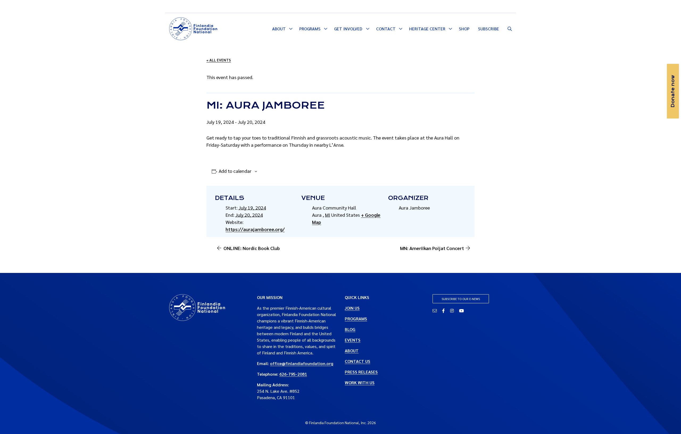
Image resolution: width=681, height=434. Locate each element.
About (279, 28)
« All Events (218, 60)
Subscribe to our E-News (461, 299)
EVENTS (352, 340)
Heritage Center (427, 28)
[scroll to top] (668, 421)
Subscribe (488, 28)
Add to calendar (235, 171)
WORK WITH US (360, 382)
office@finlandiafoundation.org (301, 363)
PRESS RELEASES (361, 372)
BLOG (350, 329)
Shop (464, 28)
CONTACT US (357, 361)
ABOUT (352, 350)
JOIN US (352, 308)
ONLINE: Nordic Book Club (251, 248)
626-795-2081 (293, 374)
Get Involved (348, 28)
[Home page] (193, 28)
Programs (310, 28)
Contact (386, 28)
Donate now (672, 91)
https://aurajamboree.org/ (255, 229)
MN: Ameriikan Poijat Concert (432, 248)
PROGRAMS (356, 318)
